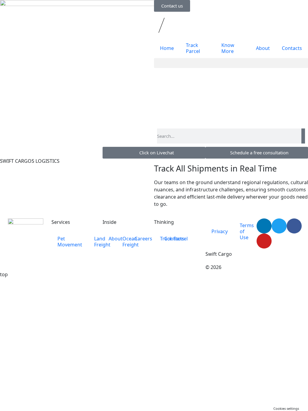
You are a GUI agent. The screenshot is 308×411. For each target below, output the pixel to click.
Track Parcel (193, 48)
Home (167, 48)
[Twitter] (279, 225)
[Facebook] (294, 225)
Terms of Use (247, 231)
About (263, 48)
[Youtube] (264, 241)
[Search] (303, 136)
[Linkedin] (264, 225)
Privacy (219, 231)
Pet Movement (69, 241)
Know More (227, 48)
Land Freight (102, 241)
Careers (143, 238)
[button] (231, 63)
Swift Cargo (218, 254)
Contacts (292, 48)
